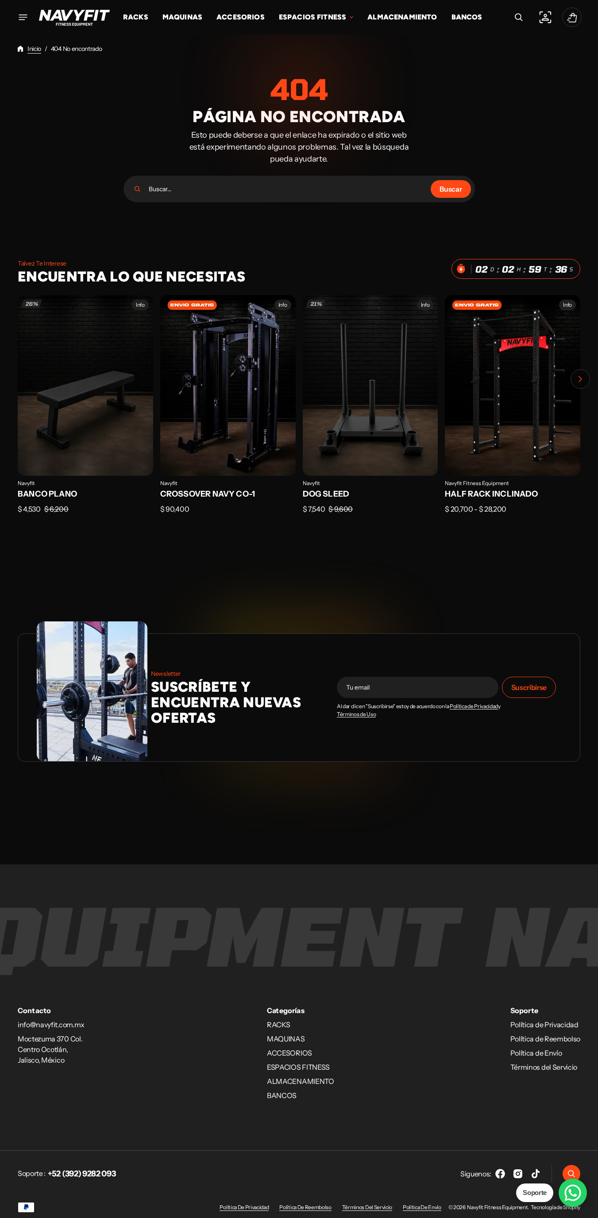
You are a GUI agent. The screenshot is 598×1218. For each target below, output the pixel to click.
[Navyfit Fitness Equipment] (74, 17)
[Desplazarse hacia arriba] (587, 1207)
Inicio (34, 49)
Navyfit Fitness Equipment (477, 483)
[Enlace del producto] (85, 410)
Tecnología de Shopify (555, 1207)
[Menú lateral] (23, 17)
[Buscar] (137, 189)
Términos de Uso (356, 714)
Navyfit (26, 483)
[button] (519, 17)
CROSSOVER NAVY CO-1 (207, 494)
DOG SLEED (326, 494)
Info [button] (140, 304)
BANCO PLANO (47, 494)
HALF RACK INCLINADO (491, 494)
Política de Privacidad (474, 706)
